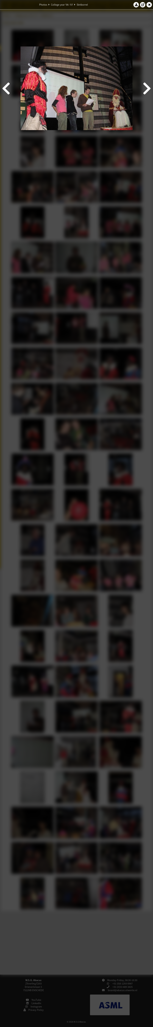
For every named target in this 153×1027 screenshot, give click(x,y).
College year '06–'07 (62, 4)
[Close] (149, 4)
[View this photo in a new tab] (143, 4)
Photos (43, 4)
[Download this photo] (136, 4)
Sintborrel (82, 4)
